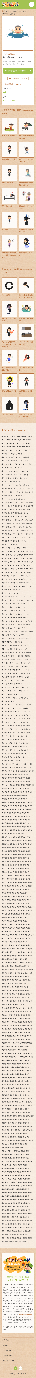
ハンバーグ (18, 687)
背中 (20, 1123)
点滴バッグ (18, 1043)
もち (14, 743)
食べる (31, 1224)
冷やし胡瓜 (20, 816)
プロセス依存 (25, 718)
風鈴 (15, 1224)
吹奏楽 (5, 851)
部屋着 (10, 1199)
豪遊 (19, 1172)
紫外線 (18, 1102)
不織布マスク (19, 774)
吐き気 (20, 847)
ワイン (31, 767)
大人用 (5, 868)
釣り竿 (5, 1206)
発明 (19, 1067)
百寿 (29, 1071)
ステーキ (6, 607)
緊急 (30, 1105)
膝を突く (11, 1130)
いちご (19, 464)
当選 (25, 910)
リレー (19, 757)
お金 (15, 516)
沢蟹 (14, 1015)
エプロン (6, 481)
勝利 (19, 827)
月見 (9, 980)
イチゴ (13, 464)
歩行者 (16, 1001)
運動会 (5, 1193)
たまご (21, 624)
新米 (4, 966)
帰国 (19, 900)
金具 (24, 1203)
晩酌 (27, 976)
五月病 (13, 785)
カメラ (5, 534)
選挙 (9, 1196)
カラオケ (22, 534)
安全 (24, 879)
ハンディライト (22, 684)
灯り (29, 1036)
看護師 (5, 1077)
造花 (4, 1189)
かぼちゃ (25, 530)
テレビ (23, 638)
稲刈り (23, 1088)
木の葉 (5, 983)
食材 (9, 1231)
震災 (14, 1217)
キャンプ (15, 544)
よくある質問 (7, 1350)
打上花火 (6, 942)
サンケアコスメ (26, 583)
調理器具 (16, 1168)
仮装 (10, 792)
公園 (14, 813)
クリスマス (29, 555)
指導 (14, 945)
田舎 (31, 1057)
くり (22, 555)
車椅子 (15, 1182)
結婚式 (5, 1105)
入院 (9, 813)
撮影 (25, 952)
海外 (24, 1025)
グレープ (6, 558)
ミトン (5, 739)
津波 (30, 1022)
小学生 (16, 889)
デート (31, 631)
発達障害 (26, 1067)
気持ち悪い (15, 1008)
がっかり (30, 523)
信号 (10, 806)
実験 (10, 882)
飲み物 (21, 1231)
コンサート (16, 572)
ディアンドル (14, 635)
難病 (30, 1213)
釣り (29, 1203)
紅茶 (30, 1098)
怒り (10, 917)
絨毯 (10, 1105)
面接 (4, 1220)
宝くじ (5, 882)
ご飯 (4, 576)
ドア (4, 642)
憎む (30, 931)
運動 (19, 1189)
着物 (25, 1077)
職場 (17, 1119)
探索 (4, 952)
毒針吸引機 (18, 1004)
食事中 (23, 1227)
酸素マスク (30, 1199)
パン (25, 680)
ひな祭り (25, 698)
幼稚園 (26, 903)
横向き (15, 994)
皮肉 (4, 1074)
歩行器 (10, 1001)
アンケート (16, 461)
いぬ (4, 467)
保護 (30, 802)
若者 (20, 1137)
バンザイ (6, 684)
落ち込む (6, 1144)
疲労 (4, 1064)
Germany (27, 440)
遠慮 (30, 1193)
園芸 (9, 861)
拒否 (25, 942)
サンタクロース (8, 586)
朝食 (25, 980)
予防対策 (22, 781)
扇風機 (18, 935)
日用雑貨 (6, 973)
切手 (4, 823)
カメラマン (13, 534)
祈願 (4, 1084)
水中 (25, 1008)
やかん (19, 743)
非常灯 (26, 1217)
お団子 (11, 506)
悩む (30, 924)
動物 (9, 827)
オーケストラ (15, 481)
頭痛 (24, 1220)
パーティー (27, 659)
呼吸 (10, 851)
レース (19, 760)
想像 (4, 931)
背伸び (26, 1123)
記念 (4, 1165)
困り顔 (26, 858)
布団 (9, 900)
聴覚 (4, 1119)
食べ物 (5, 1227)
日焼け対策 (21, 969)
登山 (4, 1071)
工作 (4, 900)
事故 (14, 100)
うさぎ (26, 474)
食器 (4, 1231)
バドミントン (14, 677)
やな (10, 746)
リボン (5, 757)
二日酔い (6, 785)
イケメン (6, 464)
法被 (29, 1015)
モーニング (7, 743)
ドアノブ (11, 642)
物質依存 (24, 1053)
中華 (24, 778)
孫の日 (18, 879)
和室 (24, 851)
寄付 (14, 886)
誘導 (4, 1168)
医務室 (19, 830)
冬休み (5, 816)
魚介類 (12, 1241)
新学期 (23, 962)
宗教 (29, 879)
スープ (31, 600)
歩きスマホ (27, 997)
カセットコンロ (13, 523)
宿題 (9, 886)
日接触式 (6, 969)
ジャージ (20, 589)
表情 (24, 1154)
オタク (31, 492)
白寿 (9, 1071)
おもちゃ (6, 502)
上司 (27, 771)
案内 (4, 990)
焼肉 (9, 1046)
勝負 (24, 827)
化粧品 (13, 830)
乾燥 (10, 781)
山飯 (20, 896)
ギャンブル (22, 548)
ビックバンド (7, 698)
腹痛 (4, 1130)
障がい (15, 1213)
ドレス (13, 649)
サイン (18, 579)
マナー (28, 732)
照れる (23, 1046)
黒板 (24, 1241)
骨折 (9, 1238)
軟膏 (20, 1182)
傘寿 (30, 806)
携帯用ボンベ (12, 952)
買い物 (11, 1175)
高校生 (20, 1238)
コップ (21, 565)
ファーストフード (9, 705)
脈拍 (15, 1126)
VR (24, 447)
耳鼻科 (10, 1116)
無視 (30, 1043)
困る (4, 861)
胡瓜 (4, 1126)
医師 (25, 830)
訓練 (30, 1161)
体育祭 (24, 799)
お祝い (13, 509)
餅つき (8, 1234)
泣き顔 (11, 1018)
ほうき (19, 725)
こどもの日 (7, 569)
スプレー (6, 614)
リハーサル (16, 753)
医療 (30, 830)
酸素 (22, 1199)
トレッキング (22, 649)
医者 (15, 837)
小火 (22, 889)
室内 (15, 882)
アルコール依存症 (23, 457)
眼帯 (15, 1077)
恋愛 (15, 921)
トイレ (24, 642)
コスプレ (6, 565)
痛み (29, 1064)
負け (24, 1172)
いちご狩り (28, 464)
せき (20, 617)
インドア (19, 471)
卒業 (14, 840)
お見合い (25, 513)
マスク (21, 732)
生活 (23, 1057)
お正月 (31, 506)
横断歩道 (22, 994)
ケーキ (13, 558)
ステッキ (22, 607)
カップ (5, 527)
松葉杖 (27, 983)
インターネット (8, 471)
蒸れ (22, 1144)
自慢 (32, 1130)
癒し (9, 1067)
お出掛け (30, 502)
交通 (19, 785)
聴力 (15, 1116)
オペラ (18, 499)
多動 (20, 865)
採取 (14, 949)
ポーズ (13, 725)
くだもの (14, 551)
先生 (17, 809)
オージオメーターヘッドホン (13, 485)
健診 (25, 806)
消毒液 (5, 1029)
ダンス (5, 628)
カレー (11, 537)
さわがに (15, 583)
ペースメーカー (8, 722)
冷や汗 (5, 820)
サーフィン (26, 576)
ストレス (27, 610)
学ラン (23, 875)
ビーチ (5, 691)
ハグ (26, 666)
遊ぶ (14, 1189)
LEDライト (22, 443)
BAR (31, 436)
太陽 (27, 868)
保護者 (5, 806)
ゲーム (19, 558)
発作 (14, 1067)
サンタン (19, 586)
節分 (12, 1095)
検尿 (4, 994)
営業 (10, 858)
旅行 (12, 966)
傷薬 (12, 809)
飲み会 (15, 1231)
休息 (20, 792)
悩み (25, 924)
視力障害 (6, 1161)
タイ (14, 621)
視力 (19, 1158)
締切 (4, 1109)
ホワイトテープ (17, 729)
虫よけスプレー (8, 1151)
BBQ (4, 440)
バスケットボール (23, 670)
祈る (29, 1081)
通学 (30, 1186)
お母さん (6, 509)
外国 (15, 865)
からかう (30, 534)
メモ (25, 739)
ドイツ (18, 642)
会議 (9, 795)
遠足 (4, 1196)
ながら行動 (29, 652)
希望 (14, 900)
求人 (20, 1011)
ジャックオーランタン (10, 593)
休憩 (25, 792)
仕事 (27, 788)
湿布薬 (23, 1032)
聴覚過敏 (11, 1119)
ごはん (14, 569)
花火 (15, 1137)
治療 (24, 1015)
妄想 (22, 872)
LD (15, 443)
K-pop (10, 443)
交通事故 (25, 785)
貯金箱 (5, 1175)
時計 (17, 976)
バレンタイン (25, 677)
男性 (27, 1060)
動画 (14, 827)
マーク (5, 732)
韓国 (9, 1220)
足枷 (20, 1179)
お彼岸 (18, 506)
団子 (15, 858)
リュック (12, 757)
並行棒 (5, 778)
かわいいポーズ (21, 537)
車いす (8, 1182)
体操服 (25, 795)
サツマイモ (7, 583)
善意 (15, 854)
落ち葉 (31, 1140)
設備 (15, 1165)
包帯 (29, 827)
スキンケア (23, 603)
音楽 (14, 1220)
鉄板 (10, 1206)
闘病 (24, 1210)
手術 (17, 938)
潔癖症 (10, 1036)
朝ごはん (19, 980)
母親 (10, 1004)
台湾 (4, 847)
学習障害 (11, 879)
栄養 (17, 987)
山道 (15, 896)
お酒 (10, 516)
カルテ (5, 537)
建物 (30, 907)
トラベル (6, 645)
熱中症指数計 (23, 1050)
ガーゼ (5, 520)
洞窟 (25, 1022)
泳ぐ (9, 1022)
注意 (4, 1022)
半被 (4, 840)
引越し (14, 910)
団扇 (20, 858)
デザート (24, 635)
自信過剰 (19, 1130)
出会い (16, 820)
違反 (25, 1193)
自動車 (26, 1130)
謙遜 (22, 1168)
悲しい (29, 928)
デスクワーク (7, 638)
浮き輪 (10, 1025)
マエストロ (13, 732)
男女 (22, 1060)
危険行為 (6, 844)
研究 (12, 1081)
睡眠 (30, 1077)
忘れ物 (19, 914)
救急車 (15, 955)
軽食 (25, 1182)
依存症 (13, 802)
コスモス (14, 565)
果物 (9, 987)
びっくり (17, 698)
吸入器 (26, 847)
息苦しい (6, 924)
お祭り (19, 509)
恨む (20, 921)
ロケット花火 (15, 767)
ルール (26, 757)
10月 (4, 436)
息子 (25, 921)
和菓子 (5, 854)
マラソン (14, 736)
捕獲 (29, 945)
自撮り (5, 1133)
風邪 (10, 1224)
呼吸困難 (17, 851)
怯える (10, 921)
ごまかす (22, 569)
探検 (30, 949)
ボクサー (27, 725)
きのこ (5, 541)
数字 (17, 959)
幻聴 (15, 903)
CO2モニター (17, 440)
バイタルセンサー (9, 666)
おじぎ (30, 488)
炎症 (24, 1039)
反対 (20, 844)
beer (9, 440)
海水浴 (30, 1025)
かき (4, 523)
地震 (19, 861)
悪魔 (24, 928)
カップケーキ (14, 527)
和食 (10, 854)
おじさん (6, 492)
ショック (6, 600)
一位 (15, 771)
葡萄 (17, 1144)
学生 (4, 879)
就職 (9, 893)
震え (9, 1217)
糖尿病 (10, 1098)
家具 (25, 882)
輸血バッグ (7, 1186)
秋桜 (14, 1088)
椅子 (15, 990)
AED (26, 436)
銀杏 (24, 1206)
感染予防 (11, 931)
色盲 (25, 1133)
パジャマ (6, 670)
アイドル (24, 450)
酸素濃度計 (7, 1203)
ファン (30, 705)
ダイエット (21, 621)
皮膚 (14, 1074)
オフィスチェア (8, 499)
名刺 (14, 847)
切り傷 (28, 820)
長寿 (4, 1210)
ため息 (28, 624)
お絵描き (27, 509)
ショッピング (15, 600)
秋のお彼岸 (7, 1088)
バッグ (28, 673)
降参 (4, 1213)
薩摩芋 (5, 1147)
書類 (4, 980)
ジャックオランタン (10, 596)
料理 (10, 962)
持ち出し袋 (7, 945)
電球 (4, 1217)
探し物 (25, 949)
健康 (20, 806)
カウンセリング (21, 520)
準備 (4, 1036)
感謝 (25, 931)
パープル (6, 663)
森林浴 (10, 990)
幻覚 (20, 903)
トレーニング (22, 645)
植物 (27, 990)
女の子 (11, 872)
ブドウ (11, 711)
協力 (25, 840)
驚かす (26, 1234)
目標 (22, 1074)
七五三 (21, 771)
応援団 (5, 917)
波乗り (5, 1018)
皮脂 (9, 1074)
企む (15, 792)
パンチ (13, 684)
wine (29, 447)
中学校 (11, 778)
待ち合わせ (7, 914)
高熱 (30, 1238)
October (13, 447)
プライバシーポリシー (10, 1361)
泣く (17, 1018)
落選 (12, 1144)
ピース (26, 687)
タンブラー (13, 628)
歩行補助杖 (25, 1001)
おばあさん (7, 495)
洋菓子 (15, 1022)
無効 (25, 1043)
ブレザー (6, 718)
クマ (20, 551)
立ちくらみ (7, 1091)
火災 (24, 1036)
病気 (9, 1064)
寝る (19, 886)
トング (13, 652)
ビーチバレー (14, 691)
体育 (10, 799)
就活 (4, 893)
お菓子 (11, 513)
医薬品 (21, 837)
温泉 (17, 1032)
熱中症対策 (13, 1050)
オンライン (21, 502)
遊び (9, 1189)
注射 (22, 1018)
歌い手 (29, 994)
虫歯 (23, 1151)
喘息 (24, 854)
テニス (16, 638)
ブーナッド (16, 701)
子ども (11, 875)
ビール (5, 694)
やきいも (27, 743)
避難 (14, 1196)
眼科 (20, 1077)
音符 (19, 1220)
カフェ (29, 527)
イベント (11, 467)
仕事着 (5, 792)
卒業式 (20, 840)
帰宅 (24, 900)
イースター (26, 461)
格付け (27, 987)
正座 (14, 997)
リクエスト (7, 753)
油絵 (19, 1015)
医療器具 (6, 833)
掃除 (4, 949)
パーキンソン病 (8, 659)
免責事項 (5, 1345)
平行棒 (10, 903)
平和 (4, 903)
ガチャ (23, 523)
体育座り (17, 799)
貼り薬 (18, 1175)
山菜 (10, 896)
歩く (4, 1001)
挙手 (19, 945)
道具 (15, 1193)
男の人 (10, 1060)
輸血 (30, 1182)
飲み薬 (28, 1231)
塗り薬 (25, 861)
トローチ (6, 652)
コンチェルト (26, 572)
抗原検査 (14, 942)
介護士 (16, 788)
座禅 (19, 907)
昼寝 (12, 976)
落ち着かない (22, 1140)
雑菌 (20, 1213)
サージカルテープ (14, 576)
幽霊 (4, 907)
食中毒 (11, 1227)
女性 (17, 872)
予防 (15, 781)
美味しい (11, 1109)
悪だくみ (12, 928)
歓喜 (9, 997)
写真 (24, 813)
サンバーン (27, 586)
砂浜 (7, 1081)
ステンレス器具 (8, 610)
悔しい (13, 924)
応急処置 (27, 914)
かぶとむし (16, 530)
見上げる (12, 1158)
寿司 (4, 889)
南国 (30, 840)
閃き (9, 1210)
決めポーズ (7, 1015)
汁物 (15, 1011)
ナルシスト (7, 656)
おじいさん (7, 100)
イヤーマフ (20, 467)
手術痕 (23, 938)
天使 (22, 868)
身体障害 (27, 1179)
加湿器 (20, 823)
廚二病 (25, 907)
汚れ (29, 1011)
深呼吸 (5, 1032)
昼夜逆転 (6, 976)
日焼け (13, 969)
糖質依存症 (18, 1098)
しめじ (13, 589)
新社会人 (30, 962)
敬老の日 (11, 959)
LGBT (29, 443)
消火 (10, 1029)
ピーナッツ (24, 691)
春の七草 (29, 973)
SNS (19, 447)
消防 (15, 1029)
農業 (14, 1186)
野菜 (19, 1203)
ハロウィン (7, 680)
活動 (4, 1025)
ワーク (24, 767)
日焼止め (30, 969)
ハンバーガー (7, 687)
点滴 (29, 1039)
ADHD (20, 436)
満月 (29, 1032)
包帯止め (6, 830)
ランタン (6, 750)
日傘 (21, 966)
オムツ (24, 499)
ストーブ (19, 610)
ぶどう (5, 711)
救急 (9, 955)
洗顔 (20, 1022)
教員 (25, 955)
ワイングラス (7, 771)
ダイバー (30, 621)
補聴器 (5, 1158)
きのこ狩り (13, 541)
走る (24, 1175)
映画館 (18, 973)
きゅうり (6, 551)
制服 (14, 823)
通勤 (25, 1186)
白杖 (19, 1071)
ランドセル (15, 750)
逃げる (19, 1186)
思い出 (28, 917)
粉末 (27, 1095)
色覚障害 (6, 1137)
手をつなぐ (30, 935)
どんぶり (20, 652)
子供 (17, 875)
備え (4, 809)
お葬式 (18, 513)
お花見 (5, 513)
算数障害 (6, 1095)
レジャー (20, 764)
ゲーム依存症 (28, 558)
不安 (32, 771)
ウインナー (7, 474)
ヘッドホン (26, 722)
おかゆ (27, 485)
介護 (10, 788)
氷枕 (10, 1011)
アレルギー (7, 461)
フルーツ (20, 715)
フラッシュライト (9, 715)
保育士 (24, 802)
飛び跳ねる (23, 1224)
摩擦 (20, 952)
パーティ (19, 659)
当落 (20, 910)
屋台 (14, 893)
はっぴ (5, 677)
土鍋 (14, 861)
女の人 (5, 872)
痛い (24, 1064)
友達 (15, 844)
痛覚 (4, 1067)
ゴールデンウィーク (26, 562)
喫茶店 (5, 858)
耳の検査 (22, 1112)
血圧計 (13, 1154)
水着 (30, 1008)
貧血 (29, 1172)
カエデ (31, 520)
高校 (14, 1238)
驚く (4, 1238)
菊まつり (6, 1140)
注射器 (28, 1018)
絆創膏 (25, 1102)
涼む (30, 1029)
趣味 (15, 1179)
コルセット (7, 572)
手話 (29, 938)
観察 (20, 1161)
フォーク (30, 708)
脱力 (20, 1126)
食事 (17, 1227)
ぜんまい (27, 617)
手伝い (5, 938)
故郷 (4, 955)
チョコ (18, 631)
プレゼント (15, 718)
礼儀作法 (23, 1081)
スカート (14, 603)
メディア (19, 739)
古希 (30, 844)
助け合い (27, 823)
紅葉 (4, 1102)
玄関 (11, 1057)
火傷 (19, 1036)
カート (11, 520)
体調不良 (6, 802)
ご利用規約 (6, 1340)
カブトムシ (7, 530)
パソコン (6, 673)
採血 (19, 949)
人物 (4, 92)
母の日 (5, 1004)
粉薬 (4, 1098)
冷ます (11, 816)
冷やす (28, 816)
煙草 (17, 1046)
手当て (11, 938)
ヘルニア (6, 725)
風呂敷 (30, 1220)
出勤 (22, 820)
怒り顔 (16, 917)
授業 (9, 949)
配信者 (16, 1199)
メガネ (11, 739)
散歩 (4, 959)
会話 (4, 795)
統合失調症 (18, 1105)
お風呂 (21, 516)
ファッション (21, 705)
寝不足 (25, 886)
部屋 (4, 1199)
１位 (9, 436)
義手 (4, 1112)
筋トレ (24, 1091)
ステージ (14, 607)
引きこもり (7, 910)
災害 (4, 1039)
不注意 (5, 774)
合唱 (9, 847)
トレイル (6, 649)
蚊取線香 (6, 1154)
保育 (19, 802)
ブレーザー (29, 715)
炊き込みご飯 (12, 1039)
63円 (14, 436)
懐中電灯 (6, 935)
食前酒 (29, 1227)
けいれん (6, 562)
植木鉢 (21, 990)
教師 (30, 955)
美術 (27, 1109)
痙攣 (19, 1064)
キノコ (31, 537)
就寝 (27, 889)
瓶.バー (17, 1057)
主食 (29, 778)
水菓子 (5, 1011)
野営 (14, 1203)
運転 (10, 1193)
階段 (9, 1213)
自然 (10, 1133)
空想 (29, 1088)
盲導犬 (28, 1074)
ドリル (13, 645)
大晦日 (16, 868)
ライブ (16, 746)
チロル (24, 631)
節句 (17, 1095)
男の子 (16, 1060)
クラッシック (28, 551)
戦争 (12, 935)
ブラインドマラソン (23, 711)
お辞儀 (5, 516)
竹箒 (14, 1091)
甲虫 (4, 1060)
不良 (27, 774)
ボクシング (7, 729)
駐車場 (20, 1234)
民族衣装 (6, 1008)
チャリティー (23, 628)
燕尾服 (11, 1053)
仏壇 (22, 788)
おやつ (13, 502)
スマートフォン (24, 614)
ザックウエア (26, 579)
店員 (9, 907)
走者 (29, 1175)
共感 (19, 813)
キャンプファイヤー (10, 548)
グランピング (14, 555)
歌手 (4, 997)
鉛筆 (19, 1206)
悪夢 (19, 928)
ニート (14, 656)
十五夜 (28, 837)
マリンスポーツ (24, 736)
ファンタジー (7, 708)
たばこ (14, 624)
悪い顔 (5, 928)
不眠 (10, 774)
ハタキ (13, 673)
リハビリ (25, 753)
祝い (9, 1084)
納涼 (9, 1102)
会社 (30, 792)
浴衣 (15, 1025)
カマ (31, 530)
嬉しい (5, 875)
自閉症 (16, 1133)
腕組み (30, 1126)
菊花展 (13, 1140)
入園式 (23, 809)
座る (14, 907)
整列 (22, 959)
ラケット (24, 746)
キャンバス (7, 544)
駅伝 (14, 1234)
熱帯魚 (5, 1053)
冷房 (10, 820)
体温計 (5, 799)
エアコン (24, 478)
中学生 (18, 778)
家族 (30, 882)
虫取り (18, 1151)
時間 (22, 976)
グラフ (5, 555)
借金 (15, 806)
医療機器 (14, 833)
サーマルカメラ (8, 579)
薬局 (17, 1147)
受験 (25, 844)
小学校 (10, 889)
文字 (27, 959)
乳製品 (5, 781)
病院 (14, 1064)
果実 (4, 987)
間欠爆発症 (17, 1210)
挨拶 (24, 945)
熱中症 (5, 1050)
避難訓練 (21, 1196)
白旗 (14, 1071)
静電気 (20, 1217)
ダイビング (7, 624)
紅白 (25, 1098)
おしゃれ (24, 492)
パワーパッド (17, 680)
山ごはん (24, 893)
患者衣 (19, 924)
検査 (9, 994)
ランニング (24, 750)
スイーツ (6, 603)
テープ (5, 635)
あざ (20, 454)
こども (28, 565)
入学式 (30, 809)
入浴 (4, 813)
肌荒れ (26, 1119)
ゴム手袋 (30, 569)
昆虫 (12, 973)
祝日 (14, 1084)
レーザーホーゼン (9, 760)
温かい (11, 1032)
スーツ (24, 600)
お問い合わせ (7, 1355)
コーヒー (14, 562)
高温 (25, 1238)
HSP (4, 443)
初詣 (9, 823)
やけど (5, 746)
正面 (19, 997)
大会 (10, 868)
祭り (19, 1084)
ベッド (18, 722)
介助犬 (5, 788)
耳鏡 (4, 1116)
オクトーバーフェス (10, 488)
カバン (23, 527)
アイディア (15, 450)
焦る (4, 1046)
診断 (20, 1165)
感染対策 (19, 931)
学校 (29, 875)
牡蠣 (17, 1053)
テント (29, 638)
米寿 (22, 1095)
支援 (30, 952)
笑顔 (19, 1091)
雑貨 (25, 1213)
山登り (5, 896)
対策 (30, 886)
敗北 (20, 955)
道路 (20, 1193)
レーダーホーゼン (9, 764)
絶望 (25, 1105)
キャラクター (23, 541)
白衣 (24, 1071)
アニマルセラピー (9, 457)
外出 (10, 865)
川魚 (29, 896)
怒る (22, 917)
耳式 (29, 1112)
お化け (5, 506)
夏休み (5, 865)
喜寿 (29, 854)
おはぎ (14, 495)
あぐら (14, 454)
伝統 (14, 795)
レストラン (29, 764)
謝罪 (27, 1168)
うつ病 (11, 478)
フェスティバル (19, 708)
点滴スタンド (7, 1043)
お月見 (24, 506)
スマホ (5, 617)
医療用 (21, 833)
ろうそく (6, 767)
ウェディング (17, 474)
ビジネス (20, 694)
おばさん (22, 495)
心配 (14, 914)
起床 (10, 1179)
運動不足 (26, 1189)
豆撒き (10, 1172)
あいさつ (6, 450)
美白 (22, 1109)
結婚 (30, 1102)
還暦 (27, 1196)
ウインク (27, 471)
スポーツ (14, 614)
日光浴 (27, 966)
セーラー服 (13, 617)
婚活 (27, 872)
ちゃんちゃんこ (8, 631)
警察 (4, 1172)
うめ (17, 478)
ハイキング (26, 663)
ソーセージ (7, 621)
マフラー (6, 736)
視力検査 (25, 1158)
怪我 (4, 921)
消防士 (21, 1029)
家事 (20, 882)
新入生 (16, 962)
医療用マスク (7, 837)
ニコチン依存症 (24, 656)
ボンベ (27, 729)
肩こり (15, 1123)
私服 (24, 1084)
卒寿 (9, 840)
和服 (29, 851)
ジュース (30, 596)
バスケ (13, 670)
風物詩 (5, 1224)
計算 (25, 1161)
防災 (29, 1210)
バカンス (20, 666)
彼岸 (30, 910)
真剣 (10, 1077)
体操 (19, 795)
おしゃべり (15, 492)
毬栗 (25, 1004)
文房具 (5, 962)
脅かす (10, 1126)
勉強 (4, 827)
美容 (17, 1109)
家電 (4, 886)
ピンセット (7, 701)
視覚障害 (14, 1161)
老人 (9, 1112)
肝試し (5, 1123)
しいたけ (6, 589)
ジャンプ (22, 596)
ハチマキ (20, 673)
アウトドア (7, 454)
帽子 (29, 900)
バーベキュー (15, 663)
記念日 (10, 1165)
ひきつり (12, 694)
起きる (5, 1179)
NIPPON (6, 447)
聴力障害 (30, 1116)
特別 (30, 1053)
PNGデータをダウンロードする (15, 71)
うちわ (5, 478)
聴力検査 (22, 1116)
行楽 (19, 1154)
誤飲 (9, 1168)
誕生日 (26, 1165)
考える (15, 1112)
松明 (21, 983)
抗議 (20, 942)
